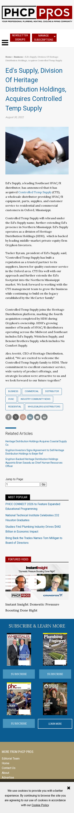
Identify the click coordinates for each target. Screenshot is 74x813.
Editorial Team (11, 758)
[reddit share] (23, 417)
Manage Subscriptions (43, 37)
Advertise (8, 777)
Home (8, 56)
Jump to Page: (14, 479)
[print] (44, 417)
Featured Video (18, 559)
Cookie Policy (40, 805)
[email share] (37, 417)
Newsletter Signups (20, 37)
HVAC (11, 399)
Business (18, 56)
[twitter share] (16, 417)
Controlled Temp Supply (35, 192)
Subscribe (19, 674)
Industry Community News (35, 399)
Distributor (52, 391)
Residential (14, 406)
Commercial (32, 391)
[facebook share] (8, 417)
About (5, 773)
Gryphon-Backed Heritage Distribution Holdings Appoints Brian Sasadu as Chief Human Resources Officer (34, 463)
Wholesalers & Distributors (44, 406)
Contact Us (8, 768)
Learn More (55, 723)
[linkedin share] (30, 417)
